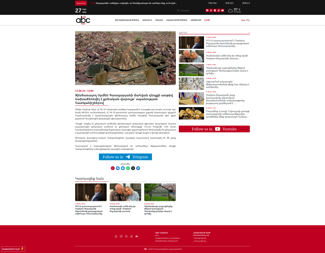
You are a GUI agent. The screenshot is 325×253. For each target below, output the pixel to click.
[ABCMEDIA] (83, 19)
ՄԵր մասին (161, 232)
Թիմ (157, 235)
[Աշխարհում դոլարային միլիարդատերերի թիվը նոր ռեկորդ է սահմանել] (191, 83)
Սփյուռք (196, 20)
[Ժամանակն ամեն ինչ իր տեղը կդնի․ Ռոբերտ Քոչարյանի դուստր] (125, 192)
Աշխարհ (147, 20)
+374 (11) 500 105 (199, 241)
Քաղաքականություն (127, 20)
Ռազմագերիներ (11, 249)
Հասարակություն (176, 20)
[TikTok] (218, 10)
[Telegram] (215, 10)
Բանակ (159, 20)
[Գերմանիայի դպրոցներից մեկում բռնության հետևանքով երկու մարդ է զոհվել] (160, 192)
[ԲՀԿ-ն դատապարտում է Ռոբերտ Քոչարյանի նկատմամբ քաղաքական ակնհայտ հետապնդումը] (91, 192)
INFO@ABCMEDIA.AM (201, 235)
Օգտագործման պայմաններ (166, 241)
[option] (148, 3)
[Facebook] (207, 10)
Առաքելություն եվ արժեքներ (167, 238)
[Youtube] (222, 10)
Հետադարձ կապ (201, 232)
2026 (151, 249)
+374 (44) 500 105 (199, 238)
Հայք (207, 20)
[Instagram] (211, 10)
